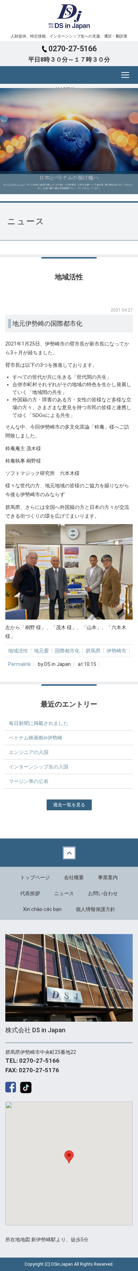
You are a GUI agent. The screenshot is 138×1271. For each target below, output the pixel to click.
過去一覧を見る (69, 804)
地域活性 (18, 651)
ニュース (64, 893)
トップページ (35, 877)
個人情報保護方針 (95, 909)
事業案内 (108, 877)
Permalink (19, 664)
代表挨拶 (30, 893)
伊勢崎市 (116, 651)
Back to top (69, 852)
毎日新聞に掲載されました (38, 723)
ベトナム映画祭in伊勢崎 (35, 738)
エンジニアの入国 (28, 752)
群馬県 (93, 651)
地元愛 (41, 651)
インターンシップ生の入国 (38, 767)
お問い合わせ (103, 893)
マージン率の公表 (28, 781)
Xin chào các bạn (42, 909)
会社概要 (74, 877)
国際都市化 (67, 651)
